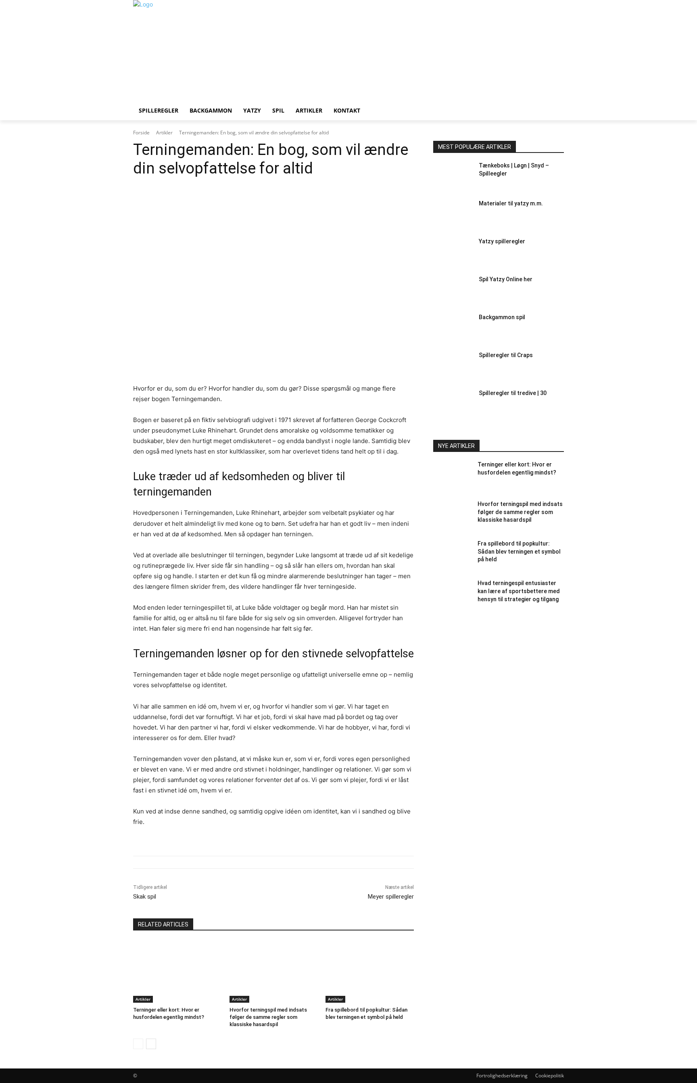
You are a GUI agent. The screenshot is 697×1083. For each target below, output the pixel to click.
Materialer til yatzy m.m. (511, 203)
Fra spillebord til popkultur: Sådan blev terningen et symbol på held (519, 551)
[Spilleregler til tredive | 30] (452, 404)
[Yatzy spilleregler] (452, 253)
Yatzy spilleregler (502, 241)
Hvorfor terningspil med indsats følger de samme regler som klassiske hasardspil (268, 1017)
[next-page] (151, 1044)
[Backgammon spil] (452, 329)
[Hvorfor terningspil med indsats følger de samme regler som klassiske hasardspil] (274, 972)
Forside (141, 132)
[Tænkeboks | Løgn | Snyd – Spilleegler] (452, 177)
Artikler (164, 132)
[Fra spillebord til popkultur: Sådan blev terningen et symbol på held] (370, 972)
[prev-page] (138, 1044)
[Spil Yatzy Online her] (452, 291)
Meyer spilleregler (391, 896)
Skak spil (144, 896)
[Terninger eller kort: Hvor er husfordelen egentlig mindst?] (177, 972)
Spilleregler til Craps (506, 355)
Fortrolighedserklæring (502, 1075)
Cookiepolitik (549, 1075)
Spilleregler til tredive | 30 (513, 393)
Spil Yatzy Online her (505, 279)
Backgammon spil (502, 317)
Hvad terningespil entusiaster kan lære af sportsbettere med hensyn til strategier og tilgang (519, 591)
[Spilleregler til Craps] (452, 367)
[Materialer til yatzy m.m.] (452, 215)
